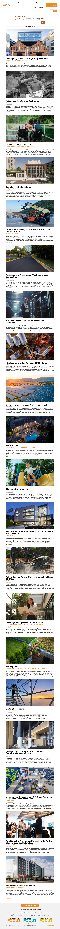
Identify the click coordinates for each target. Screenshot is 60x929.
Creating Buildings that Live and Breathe (24, 623)
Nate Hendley (9, 712)
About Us (41, 7)
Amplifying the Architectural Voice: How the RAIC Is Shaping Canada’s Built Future (29, 843)
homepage (32, 19)
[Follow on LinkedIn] (28, 923)
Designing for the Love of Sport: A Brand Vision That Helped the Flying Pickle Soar (29, 798)
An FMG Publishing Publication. (49, 925)
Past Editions (32, 2)
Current (19, 2)
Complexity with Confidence (18, 188)
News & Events (25, 2)
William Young (9, 448)
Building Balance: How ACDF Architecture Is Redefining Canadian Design (25, 753)
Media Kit (36, 7)
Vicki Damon (9, 536)
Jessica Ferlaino (10, 62)
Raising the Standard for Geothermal (22, 102)
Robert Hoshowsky (10, 280)
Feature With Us (39, 2)
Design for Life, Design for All (20, 145)
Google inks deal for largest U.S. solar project (26, 405)
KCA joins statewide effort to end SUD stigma (26, 363)
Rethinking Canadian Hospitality (20, 886)
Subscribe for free (52, 4)
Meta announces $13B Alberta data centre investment (25, 322)
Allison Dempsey (10, 234)
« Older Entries (9, 898)
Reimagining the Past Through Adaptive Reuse (27, 59)
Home (15, 2)
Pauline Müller (9, 148)
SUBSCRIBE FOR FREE (30, 905)
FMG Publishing (9, 324)
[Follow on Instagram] (31, 923)
